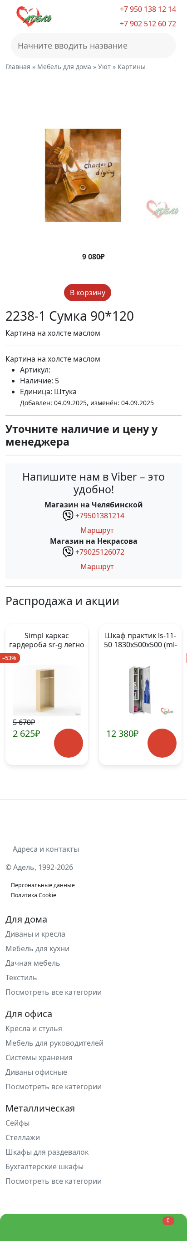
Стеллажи (22, 1137)
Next (169, 694)
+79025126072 (99, 552)
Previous (17, 694)
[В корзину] (69, 743)
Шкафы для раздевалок (47, 1152)
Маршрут (96, 530)
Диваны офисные (36, 1072)
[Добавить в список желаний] (119, 293)
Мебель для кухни (37, 948)
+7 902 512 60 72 (147, 24)
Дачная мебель (32, 963)
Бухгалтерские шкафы (44, 1167)
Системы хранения (39, 1057)
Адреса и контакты (45, 849)
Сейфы (17, 1123)
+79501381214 (99, 516)
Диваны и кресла (35, 934)
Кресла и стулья (33, 1028)
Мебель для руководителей (54, 1043)
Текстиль (21, 978)
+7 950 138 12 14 (147, 9)
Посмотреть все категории (54, 992)
